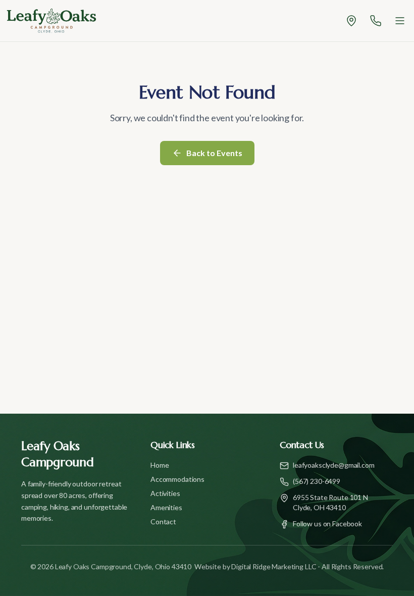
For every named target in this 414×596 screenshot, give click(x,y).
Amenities (166, 507)
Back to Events (214, 153)
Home (159, 465)
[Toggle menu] (400, 21)
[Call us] (376, 21)
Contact (163, 521)
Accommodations (177, 479)
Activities (165, 493)
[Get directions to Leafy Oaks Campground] (351, 21)
